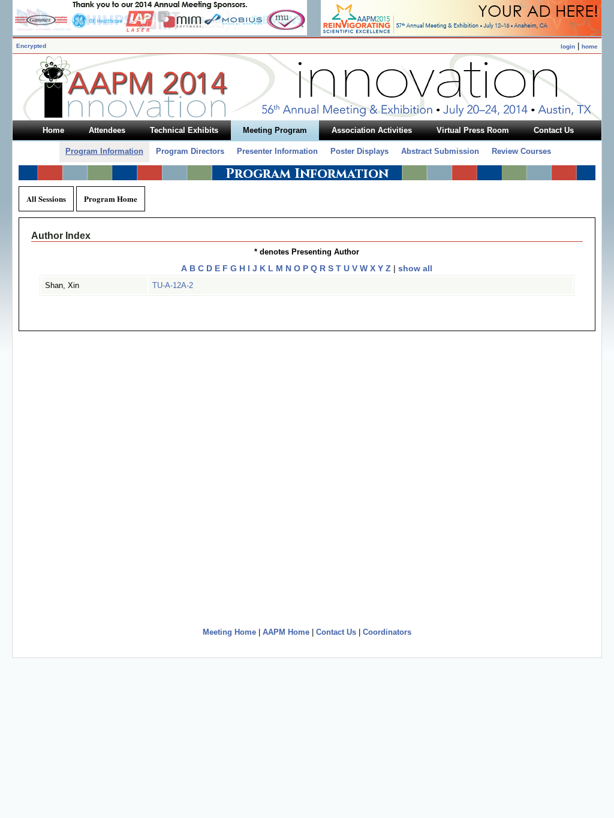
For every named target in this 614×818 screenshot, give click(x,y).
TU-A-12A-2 (172, 285)
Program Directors (190, 151)
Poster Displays (359, 151)
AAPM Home (286, 632)
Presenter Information (277, 151)
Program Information (104, 151)
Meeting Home (229, 632)
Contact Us (336, 632)
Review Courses (521, 151)
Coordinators (387, 632)
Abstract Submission (440, 151)
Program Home (110, 198)
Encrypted (31, 46)
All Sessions (46, 198)
